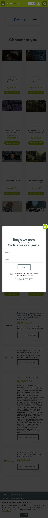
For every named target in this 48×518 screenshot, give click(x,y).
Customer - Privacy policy (24, 279)
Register (24, 267)
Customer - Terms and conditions (24, 278)
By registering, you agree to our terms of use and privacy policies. (25, 274)
